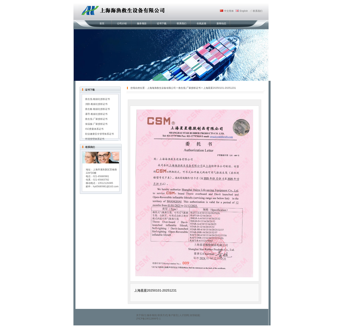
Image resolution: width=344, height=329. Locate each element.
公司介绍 (122, 23)
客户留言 (173, 315)
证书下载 (161, 23)
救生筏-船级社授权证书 (97, 99)
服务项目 (142, 23)
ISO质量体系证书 (94, 129)
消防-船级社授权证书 (96, 104)
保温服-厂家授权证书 (96, 124)
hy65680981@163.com (105, 186)
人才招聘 (184, 315)
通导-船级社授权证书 (96, 114)
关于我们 (141, 315)
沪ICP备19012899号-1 (148, 318)
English (244, 11)
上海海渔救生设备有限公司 (161, 88)
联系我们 (181, 23)
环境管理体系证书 (94, 139)
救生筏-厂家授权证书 (96, 119)
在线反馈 (201, 23)
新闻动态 (221, 23)
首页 (102, 23)
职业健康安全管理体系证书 (99, 134)
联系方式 (162, 315)
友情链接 (194, 315)
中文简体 (229, 11)
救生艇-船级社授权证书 (97, 109)
